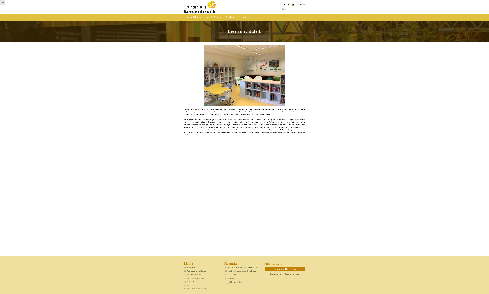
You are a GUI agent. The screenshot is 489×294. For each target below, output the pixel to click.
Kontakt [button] (246, 17)
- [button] (285, 5)
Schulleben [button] (231, 17)
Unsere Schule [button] (192, 17)
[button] (288, 4)
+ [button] (281, 5)
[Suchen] (303, 9)
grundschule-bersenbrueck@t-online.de (242, 271)
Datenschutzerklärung (195, 282)
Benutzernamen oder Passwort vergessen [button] (285, 274)
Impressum (191, 285)
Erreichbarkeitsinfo (194, 275)
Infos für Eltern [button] (212, 17)
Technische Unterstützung (196, 271)
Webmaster (191, 267)
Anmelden (301, 5)
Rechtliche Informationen (196, 278)
